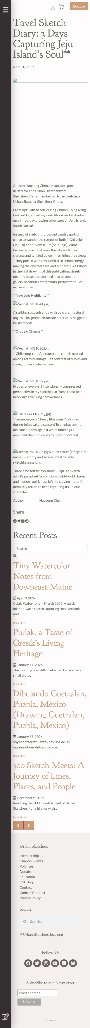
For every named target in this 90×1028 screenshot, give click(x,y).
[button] (15, 521)
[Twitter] (37, 963)
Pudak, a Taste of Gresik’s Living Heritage (43, 643)
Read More (19, 623)
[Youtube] (55, 963)
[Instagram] (46, 963)
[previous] (18, 825)
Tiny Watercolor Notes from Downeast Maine (42, 576)
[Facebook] (28, 963)
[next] (29, 825)
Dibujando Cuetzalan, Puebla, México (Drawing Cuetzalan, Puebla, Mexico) (50, 709)
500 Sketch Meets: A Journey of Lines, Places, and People (49, 776)
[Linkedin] (64, 963)
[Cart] (62, 6)
